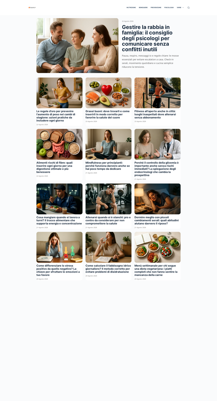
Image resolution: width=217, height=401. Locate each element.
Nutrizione (131, 7)
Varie (179, 7)
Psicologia (169, 7)
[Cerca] (188, 8)
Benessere (143, 7)
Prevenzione (156, 7)
